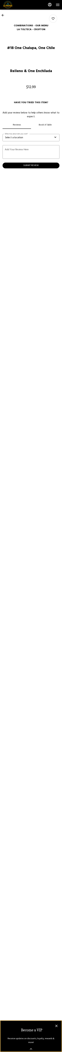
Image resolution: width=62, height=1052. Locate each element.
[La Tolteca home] (16, 5)
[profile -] (50, 5)
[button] (4, 15)
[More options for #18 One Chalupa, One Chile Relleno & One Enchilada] (53, 18)
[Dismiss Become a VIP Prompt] (56, 1026)
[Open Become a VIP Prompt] (31, 1049)
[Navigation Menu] (57, 5)
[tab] (17, 125)
